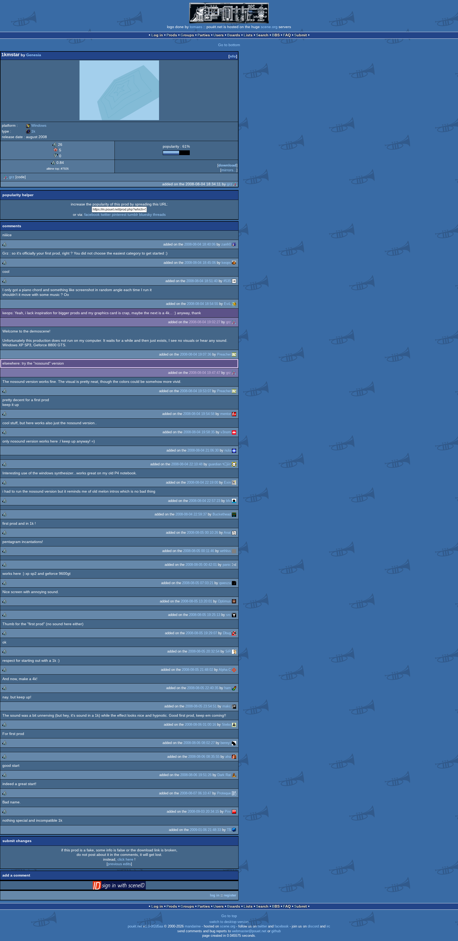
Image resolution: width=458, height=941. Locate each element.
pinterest (119, 214)
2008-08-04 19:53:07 (195, 391)
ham (227, 688)
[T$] (234, 830)
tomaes (196, 27)
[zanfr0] (234, 244)
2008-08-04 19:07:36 (195, 354)
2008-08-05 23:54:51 (201, 706)
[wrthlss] (234, 551)
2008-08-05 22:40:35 (202, 688)
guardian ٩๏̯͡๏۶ (219, 464)
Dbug (227, 633)
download (227, 165)
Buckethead (222, 514)
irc (328, 926)
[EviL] (234, 304)
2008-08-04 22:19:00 (202, 482)
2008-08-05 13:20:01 (196, 601)
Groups (187, 35)
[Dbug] (234, 633)
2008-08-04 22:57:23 (204, 501)
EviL (227, 304)
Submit (300, 35)
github (276, 931)
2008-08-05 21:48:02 (197, 670)
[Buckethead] (234, 514)
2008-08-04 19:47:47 (204, 373)
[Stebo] (234, 724)
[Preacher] (234, 354)
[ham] (234, 688)
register (230, 895)
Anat (227, 533)
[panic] (234, 565)
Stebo (226, 724)
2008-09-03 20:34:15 (203, 811)
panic (227, 565)
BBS (276, 35)
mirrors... (228, 170)
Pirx (228, 811)
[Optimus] (234, 601)
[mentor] (234, 414)
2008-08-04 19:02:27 (204, 322)
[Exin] (234, 482)
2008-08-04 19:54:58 (198, 414)
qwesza (225, 583)
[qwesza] (234, 583)
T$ (229, 830)
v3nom (226, 432)
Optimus (224, 601)
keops (226, 263)
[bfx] (234, 501)
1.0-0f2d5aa (154, 926)
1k (30, 131)
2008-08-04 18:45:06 (200, 263)
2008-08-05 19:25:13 (204, 615)
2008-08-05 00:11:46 (198, 551)
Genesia (33, 55)
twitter (106, 214)
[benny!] (234, 743)
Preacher (224, 354)
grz (11, 177)
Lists (248, 35)
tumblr (132, 214)
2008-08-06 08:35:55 (203, 757)
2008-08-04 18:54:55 (202, 304)
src (228, 615)
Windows (36, 125)
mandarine (193, 926)
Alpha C (225, 670)
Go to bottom (229, 45)
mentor (225, 414)
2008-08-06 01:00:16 (200, 724)
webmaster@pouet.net (249, 931)
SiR (228, 651)
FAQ (287, 35)
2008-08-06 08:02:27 (199, 743)
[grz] (6, 177)
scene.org (269, 27)
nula (227, 450)
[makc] (234, 706)
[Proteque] (234, 793)
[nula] (234, 450)
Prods (171, 35)
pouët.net (135, 926)
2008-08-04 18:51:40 (202, 281)
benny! (226, 743)
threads (159, 214)
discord (313, 926)
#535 (227, 281)
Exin (227, 482)
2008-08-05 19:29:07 (201, 633)
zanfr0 (226, 244)
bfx (228, 501)
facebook (92, 214)
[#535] (234, 281)
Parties (203, 35)
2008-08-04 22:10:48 (186, 464)
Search (262, 35)
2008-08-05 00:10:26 (202, 533)
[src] (234, 615)
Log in (157, 35)
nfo (233, 56)
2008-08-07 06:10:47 (195, 793)
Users (218, 35)
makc (226, 706)
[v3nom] (234, 432)
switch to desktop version (229, 922)
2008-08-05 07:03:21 (197, 583)
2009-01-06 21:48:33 (205, 830)
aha (228, 757)
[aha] (234, 757)
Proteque (224, 793)
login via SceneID (127, 886)
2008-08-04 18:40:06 (199, 244)
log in (214, 895)
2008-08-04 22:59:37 (191, 514)
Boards (233, 35)
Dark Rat (224, 775)
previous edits (119, 864)
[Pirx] (234, 811)
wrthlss (225, 551)
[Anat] (234, 533)
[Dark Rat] (234, 775)
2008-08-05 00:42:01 (201, 565)
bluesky (145, 214)
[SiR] (234, 651)
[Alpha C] (234, 670)
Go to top (229, 916)
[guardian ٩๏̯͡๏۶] (234, 464)
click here (125, 859)
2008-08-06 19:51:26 (196, 775)
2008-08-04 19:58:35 (199, 432)
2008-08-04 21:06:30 (203, 450)
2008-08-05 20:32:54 (203, 651)
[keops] (234, 263)
